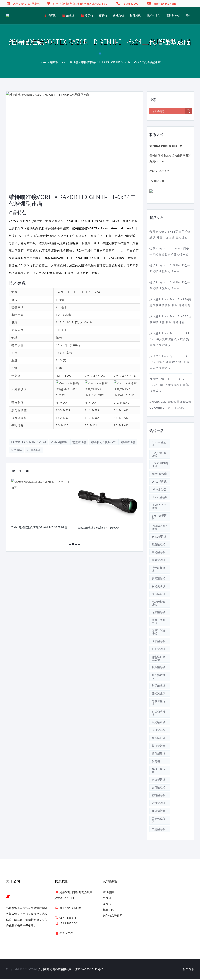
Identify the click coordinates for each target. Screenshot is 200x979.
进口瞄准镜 (34, 450)
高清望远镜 (158, 829)
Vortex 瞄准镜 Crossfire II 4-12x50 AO (98, 527)
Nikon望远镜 (160, 497)
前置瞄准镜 (79, 442)
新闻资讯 (188, 969)
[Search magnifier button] (188, 111)
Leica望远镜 (159, 481)
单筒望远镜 (158, 552)
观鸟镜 (156, 761)
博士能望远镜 (158, 569)
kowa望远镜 (159, 474)
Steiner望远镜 (159, 517)
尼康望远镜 (158, 612)
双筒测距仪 (158, 586)
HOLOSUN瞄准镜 (160, 464)
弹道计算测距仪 (158, 621)
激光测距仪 (158, 693)
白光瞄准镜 (158, 722)
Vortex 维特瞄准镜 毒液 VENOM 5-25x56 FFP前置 (39, 527)
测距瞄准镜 (158, 685)
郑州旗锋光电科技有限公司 (55, 969)
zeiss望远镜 (159, 536)
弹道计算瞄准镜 (158, 632)
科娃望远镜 (158, 730)
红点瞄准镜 (158, 738)
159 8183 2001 (69, 923)
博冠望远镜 (158, 560)
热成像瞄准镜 (158, 713)
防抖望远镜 (158, 795)
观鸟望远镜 (158, 753)
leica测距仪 (159, 489)
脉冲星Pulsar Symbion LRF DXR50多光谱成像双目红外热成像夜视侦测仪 (169, 362)
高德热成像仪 (158, 820)
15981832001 (158, 181)
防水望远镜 (158, 803)
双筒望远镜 (158, 578)
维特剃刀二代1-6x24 (104, 442)
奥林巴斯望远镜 (158, 603)
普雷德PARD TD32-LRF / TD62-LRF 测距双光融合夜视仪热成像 (169, 384)
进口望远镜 (158, 779)
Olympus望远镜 (159, 506)
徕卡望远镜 (158, 641)
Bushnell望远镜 (159, 454)
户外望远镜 (158, 649)
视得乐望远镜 (158, 770)
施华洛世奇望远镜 (158, 658)
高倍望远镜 (158, 811)
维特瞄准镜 (128, 442)
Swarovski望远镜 (159, 527)
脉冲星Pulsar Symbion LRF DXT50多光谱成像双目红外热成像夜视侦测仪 (169, 339)
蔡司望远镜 (158, 745)
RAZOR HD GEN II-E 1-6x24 (28, 442)
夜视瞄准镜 (158, 594)
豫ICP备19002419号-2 (89, 969)
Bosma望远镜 (159, 443)
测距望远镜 (158, 667)
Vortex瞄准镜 (59, 442)
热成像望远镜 (158, 702)
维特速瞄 (16, 450)
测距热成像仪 (158, 676)
